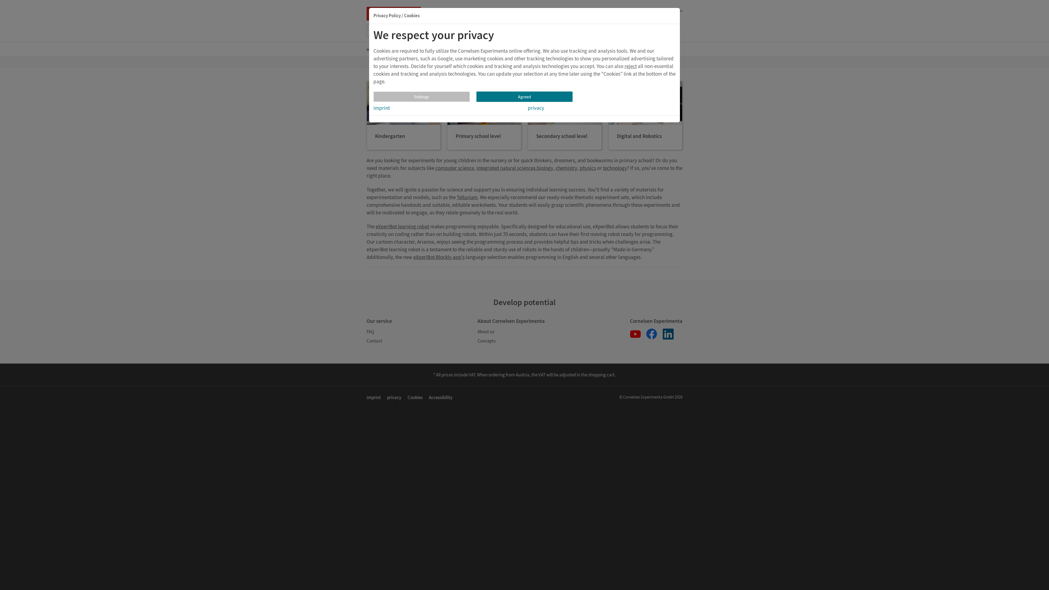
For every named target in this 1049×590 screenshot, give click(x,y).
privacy (536, 108)
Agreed (524, 96)
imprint (381, 108)
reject (630, 66)
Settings (421, 96)
